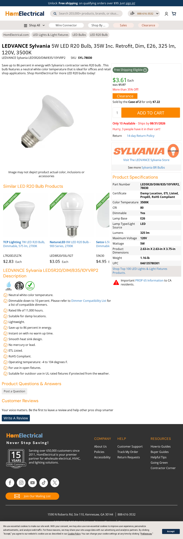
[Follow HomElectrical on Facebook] (10, 482)
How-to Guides (161, 446)
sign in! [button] (130, 3)
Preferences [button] (146, 534)
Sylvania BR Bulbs (153, 167)
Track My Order (127, 452)
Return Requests (128, 457)
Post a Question (14, 391)
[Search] (55, 14)
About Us (100, 446)
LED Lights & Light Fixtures (50, 35)
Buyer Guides (160, 452)
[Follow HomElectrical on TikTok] (43, 482)
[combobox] (86, 13)
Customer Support (130, 446)
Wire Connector (66, 25)
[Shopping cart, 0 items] (174, 13)
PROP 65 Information (149, 280)
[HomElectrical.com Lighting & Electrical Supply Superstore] (24, 436)
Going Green (159, 463)
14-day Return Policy (140, 136)
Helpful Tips (159, 457)
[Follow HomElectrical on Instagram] (21, 482)
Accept (171, 531)
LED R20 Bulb (99, 35)
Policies (99, 452)
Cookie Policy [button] (74, 534)
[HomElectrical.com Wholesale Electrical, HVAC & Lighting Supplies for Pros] (25, 13)
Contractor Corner (163, 468)
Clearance (148, 25)
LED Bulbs (79, 35)
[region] (56, 227)
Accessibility (102, 457)
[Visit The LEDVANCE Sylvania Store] (146, 151)
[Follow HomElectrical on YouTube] (32, 482)
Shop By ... (98, 25)
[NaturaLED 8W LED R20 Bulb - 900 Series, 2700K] (72, 215)
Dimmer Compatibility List (89, 301)
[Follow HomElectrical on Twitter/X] (54, 482)
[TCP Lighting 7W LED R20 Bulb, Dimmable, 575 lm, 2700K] (25, 215)
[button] (143, 13)
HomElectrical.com (16, 35)
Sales (123, 25)
